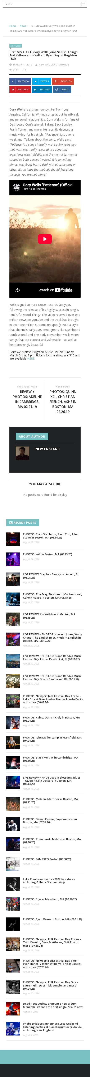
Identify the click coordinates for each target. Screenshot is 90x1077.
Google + (66, 81)
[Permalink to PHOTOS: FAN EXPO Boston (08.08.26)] (13, 864)
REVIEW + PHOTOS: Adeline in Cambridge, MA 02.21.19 (27, 399)
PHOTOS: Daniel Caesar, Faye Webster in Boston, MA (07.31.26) (50, 820)
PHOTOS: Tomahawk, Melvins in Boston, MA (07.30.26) (52, 840)
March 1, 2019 (22, 64)
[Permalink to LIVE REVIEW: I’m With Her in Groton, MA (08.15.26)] (13, 619)
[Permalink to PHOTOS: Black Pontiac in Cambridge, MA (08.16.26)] (13, 762)
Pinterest (23, 89)
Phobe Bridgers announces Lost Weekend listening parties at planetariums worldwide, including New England (53, 1027)
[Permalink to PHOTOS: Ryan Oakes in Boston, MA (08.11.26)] (13, 924)
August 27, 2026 (31, 542)
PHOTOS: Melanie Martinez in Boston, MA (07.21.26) (50, 800)
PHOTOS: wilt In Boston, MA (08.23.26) (47, 554)
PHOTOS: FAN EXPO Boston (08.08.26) (47, 859)
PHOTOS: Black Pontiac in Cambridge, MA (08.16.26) (50, 759)
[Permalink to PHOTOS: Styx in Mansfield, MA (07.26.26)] (13, 904)
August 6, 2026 (30, 1035)
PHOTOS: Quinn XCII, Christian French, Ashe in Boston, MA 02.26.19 (63, 401)
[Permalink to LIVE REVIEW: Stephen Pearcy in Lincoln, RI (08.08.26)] (13, 579)
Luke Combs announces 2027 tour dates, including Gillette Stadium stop (49, 880)
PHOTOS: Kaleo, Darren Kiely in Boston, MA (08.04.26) (51, 719)
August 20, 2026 (31, 602)
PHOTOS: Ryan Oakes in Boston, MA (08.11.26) (52, 919)
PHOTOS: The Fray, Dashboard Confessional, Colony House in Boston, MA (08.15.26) (52, 595)
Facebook (23, 81)
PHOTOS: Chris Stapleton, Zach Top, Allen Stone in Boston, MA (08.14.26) (50, 535)
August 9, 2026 (30, 1011)
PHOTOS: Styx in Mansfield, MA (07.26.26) (50, 899)
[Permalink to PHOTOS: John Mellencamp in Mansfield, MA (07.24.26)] (13, 742)
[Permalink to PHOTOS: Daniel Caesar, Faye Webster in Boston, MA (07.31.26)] (13, 824)
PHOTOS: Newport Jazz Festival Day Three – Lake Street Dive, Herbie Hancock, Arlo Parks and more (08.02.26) (53, 699)
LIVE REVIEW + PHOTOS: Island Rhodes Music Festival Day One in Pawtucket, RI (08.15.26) (52, 677)
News (23, 25)
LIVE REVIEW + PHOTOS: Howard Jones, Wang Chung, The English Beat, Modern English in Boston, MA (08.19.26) (52, 637)
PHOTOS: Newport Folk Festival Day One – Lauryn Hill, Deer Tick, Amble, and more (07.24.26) (50, 985)
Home (12, 25)
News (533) (15, 46)
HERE (31, 358)
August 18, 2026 (31, 725)
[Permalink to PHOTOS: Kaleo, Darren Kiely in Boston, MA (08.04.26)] (13, 722)
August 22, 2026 (31, 582)
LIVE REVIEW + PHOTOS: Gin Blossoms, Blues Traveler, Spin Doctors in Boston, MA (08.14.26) (51, 781)
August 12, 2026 (31, 923)
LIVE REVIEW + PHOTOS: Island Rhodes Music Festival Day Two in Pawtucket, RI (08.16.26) (52, 657)
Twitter (45, 81)
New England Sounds (54, 64)
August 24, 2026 (31, 559)
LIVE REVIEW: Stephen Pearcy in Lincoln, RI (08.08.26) (50, 575)
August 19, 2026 (31, 707)
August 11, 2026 (31, 971)
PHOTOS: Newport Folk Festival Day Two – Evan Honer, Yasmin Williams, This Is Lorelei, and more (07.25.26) (52, 964)
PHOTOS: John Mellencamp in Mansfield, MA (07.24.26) (52, 739)
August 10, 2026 (31, 993)
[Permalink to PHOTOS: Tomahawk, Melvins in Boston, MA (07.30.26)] (13, 844)
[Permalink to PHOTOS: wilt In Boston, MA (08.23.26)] (13, 559)
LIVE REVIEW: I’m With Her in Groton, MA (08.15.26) (49, 615)
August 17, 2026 (31, 863)
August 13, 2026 (31, 887)
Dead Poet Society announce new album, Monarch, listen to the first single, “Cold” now (53, 1005)
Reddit (65, 89)
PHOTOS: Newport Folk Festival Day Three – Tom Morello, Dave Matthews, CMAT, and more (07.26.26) (52, 942)
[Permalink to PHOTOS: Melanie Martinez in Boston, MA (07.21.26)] (13, 804)
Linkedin (45, 89)
